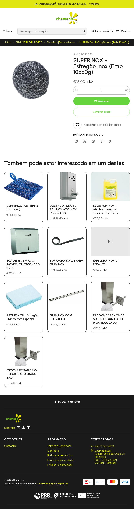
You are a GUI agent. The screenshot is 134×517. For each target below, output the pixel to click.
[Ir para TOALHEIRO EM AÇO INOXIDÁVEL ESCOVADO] (23, 241)
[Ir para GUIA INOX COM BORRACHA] (67, 296)
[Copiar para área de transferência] (110, 141)
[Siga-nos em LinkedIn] (28, 427)
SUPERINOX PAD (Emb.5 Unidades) (22, 207)
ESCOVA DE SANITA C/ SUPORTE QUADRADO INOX (21, 374)
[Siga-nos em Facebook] (23, 427)
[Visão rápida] (36, 186)
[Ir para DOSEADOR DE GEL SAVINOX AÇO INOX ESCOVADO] (67, 186)
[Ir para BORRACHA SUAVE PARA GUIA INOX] (67, 241)
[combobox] (52, 31)
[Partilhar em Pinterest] (102, 141)
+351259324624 (104, 445)
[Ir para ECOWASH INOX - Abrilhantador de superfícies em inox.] (110, 186)
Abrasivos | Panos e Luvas (61, 42)
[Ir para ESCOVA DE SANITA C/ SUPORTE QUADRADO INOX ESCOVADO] (110, 296)
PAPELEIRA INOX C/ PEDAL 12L (105, 262)
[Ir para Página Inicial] (67, 18)
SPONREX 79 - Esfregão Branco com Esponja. (22, 317)
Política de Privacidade (60, 460)
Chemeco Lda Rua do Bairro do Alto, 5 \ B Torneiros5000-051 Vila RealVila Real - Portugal (110, 456)
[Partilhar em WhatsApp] (93, 141)
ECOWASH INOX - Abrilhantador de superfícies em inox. (106, 209)
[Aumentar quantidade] (127, 90)
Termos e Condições (59, 445)
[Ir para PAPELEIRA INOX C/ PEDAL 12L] (110, 241)
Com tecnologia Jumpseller (52, 483)
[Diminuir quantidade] (76, 90)
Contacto (10, 445)
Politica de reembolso (60, 455)
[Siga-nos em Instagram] (18, 427)
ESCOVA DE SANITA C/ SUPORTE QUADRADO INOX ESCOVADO (108, 319)
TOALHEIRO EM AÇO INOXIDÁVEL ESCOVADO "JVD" (23, 264)
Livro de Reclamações (60, 464)
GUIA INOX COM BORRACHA (61, 317)
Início (8, 42)
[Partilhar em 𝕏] (85, 141)
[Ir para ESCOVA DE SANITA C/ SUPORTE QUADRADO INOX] (23, 351)
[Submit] (84, 31)
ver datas (94, 3)
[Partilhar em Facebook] (76, 141)
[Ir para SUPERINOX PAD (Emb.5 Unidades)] (23, 186)
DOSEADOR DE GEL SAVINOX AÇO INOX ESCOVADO (63, 209)
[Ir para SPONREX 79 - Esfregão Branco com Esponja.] (23, 296)
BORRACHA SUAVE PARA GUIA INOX (66, 262)
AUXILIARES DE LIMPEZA (29, 42)
